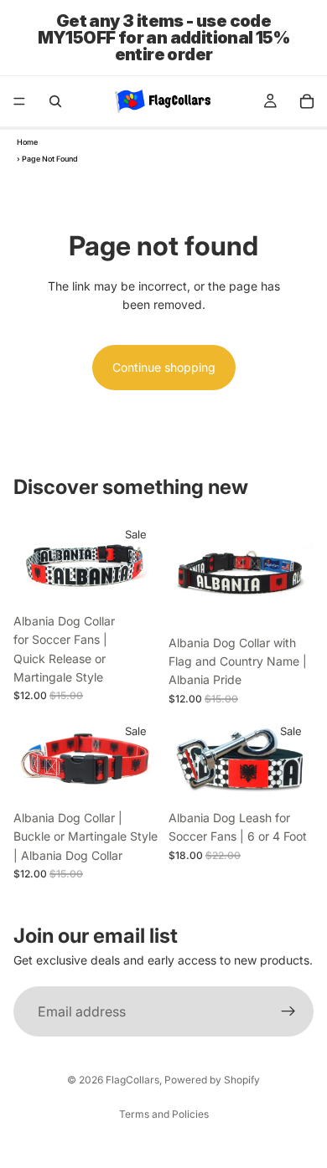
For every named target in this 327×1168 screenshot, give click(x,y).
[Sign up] (288, 1012)
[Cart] (306, 101)
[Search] (55, 101)
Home (27, 142)
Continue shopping (163, 367)
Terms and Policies (164, 1114)
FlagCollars (132, 1079)
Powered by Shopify (212, 1079)
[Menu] (19, 101)
